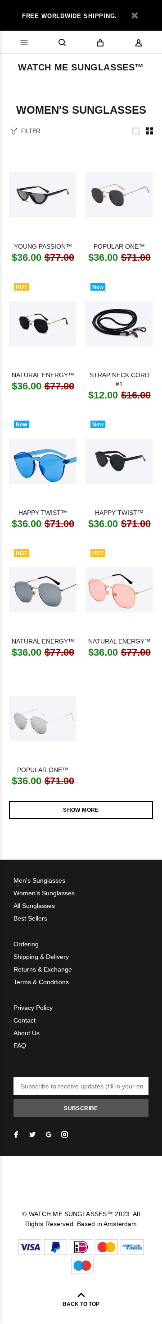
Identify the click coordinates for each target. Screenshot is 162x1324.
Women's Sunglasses (44, 893)
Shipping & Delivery (41, 956)
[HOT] (42, 323)
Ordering (26, 944)
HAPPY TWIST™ (42, 512)
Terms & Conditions (41, 982)
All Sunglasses (34, 905)
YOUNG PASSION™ (43, 246)
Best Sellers (30, 918)
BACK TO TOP (81, 1304)
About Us (27, 1033)
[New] (119, 323)
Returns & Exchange (43, 969)
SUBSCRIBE (81, 1108)
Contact (25, 1020)
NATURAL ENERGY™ (43, 375)
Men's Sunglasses (39, 880)
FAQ (20, 1045)
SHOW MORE (81, 810)
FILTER (30, 131)
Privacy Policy (33, 1007)
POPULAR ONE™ (119, 246)
